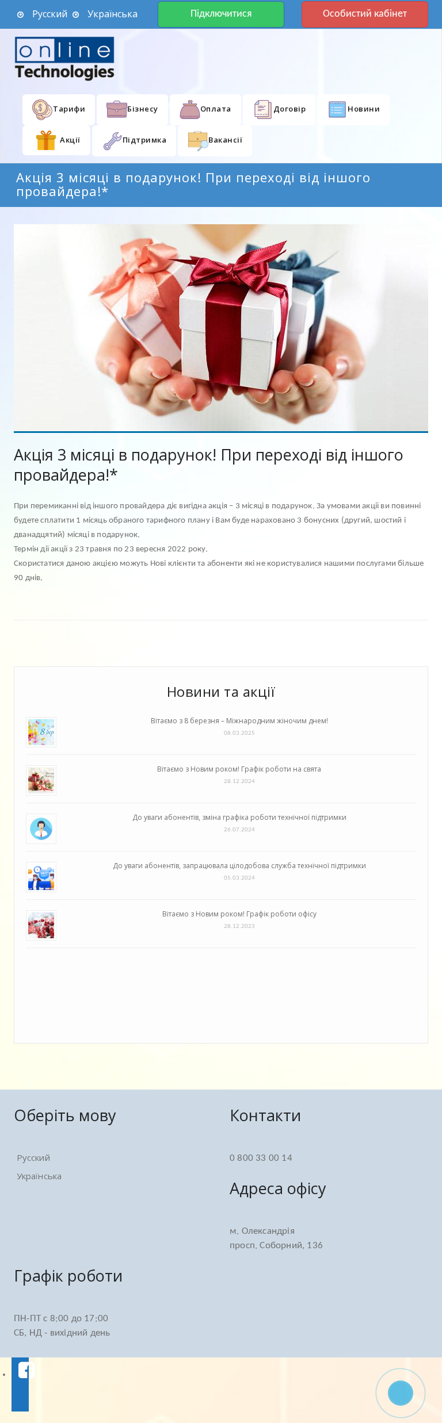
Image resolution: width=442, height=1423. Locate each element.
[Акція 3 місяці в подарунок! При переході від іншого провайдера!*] (221, 328)
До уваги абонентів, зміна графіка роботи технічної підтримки (239, 817)
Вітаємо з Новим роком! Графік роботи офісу (239, 914)
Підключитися (221, 14)
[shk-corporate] (65, 58)
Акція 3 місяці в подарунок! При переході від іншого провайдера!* (208, 464)
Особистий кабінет (365, 14)
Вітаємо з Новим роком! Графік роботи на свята (239, 769)
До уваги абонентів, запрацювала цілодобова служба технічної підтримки (239, 865)
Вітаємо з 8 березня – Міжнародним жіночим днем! (239, 721)
